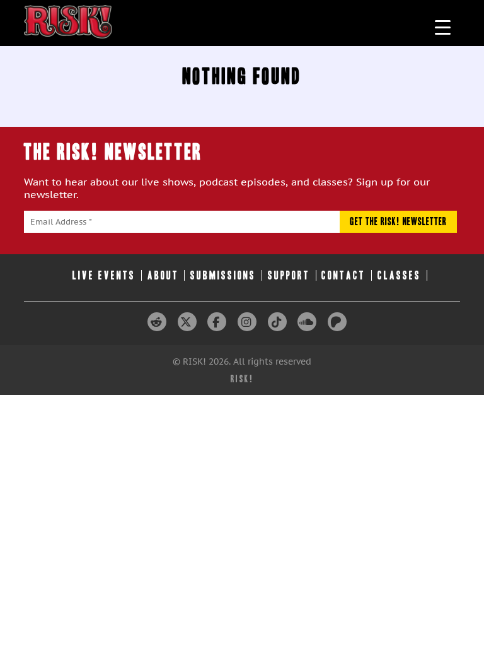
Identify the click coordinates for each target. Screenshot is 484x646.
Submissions (223, 275)
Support (289, 275)
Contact (343, 275)
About (163, 275)
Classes (399, 275)
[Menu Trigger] (442, 26)
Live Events (103, 275)
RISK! (242, 379)
